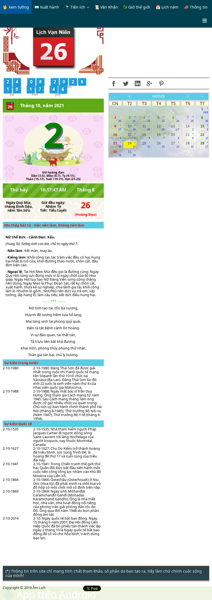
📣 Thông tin (196, 7)
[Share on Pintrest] (161, 83)
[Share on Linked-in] (137, 83)
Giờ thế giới (138, 7)
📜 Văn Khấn (106, 7)
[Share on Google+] (149, 83)
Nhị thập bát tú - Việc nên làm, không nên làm (44, 225)
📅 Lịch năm (167, 7)
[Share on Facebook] (113, 83)
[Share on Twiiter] (125, 83)
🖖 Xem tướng (16, 7)
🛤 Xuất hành (47, 7)
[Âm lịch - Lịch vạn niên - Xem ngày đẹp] (53, 46)
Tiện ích (77, 7)
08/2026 (158, 96)
